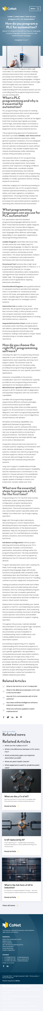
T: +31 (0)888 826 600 (9, 957)
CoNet (10, 16)
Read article (10, 806)
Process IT (25, 40)
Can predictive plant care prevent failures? (19, 1006)
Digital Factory (6, 941)
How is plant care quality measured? (16, 1002)
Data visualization (8, 946)
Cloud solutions (7, 943)
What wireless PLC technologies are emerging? (20, 1010)
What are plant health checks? (17, 761)
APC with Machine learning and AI (12, 945)
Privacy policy (34, 976)
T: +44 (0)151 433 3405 (9, 961)
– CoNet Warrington (22, 961)
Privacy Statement (8, 978)
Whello (18, 981)
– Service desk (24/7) (22, 959)
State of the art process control (11, 939)
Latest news (19, 16)
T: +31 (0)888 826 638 (9, 959)
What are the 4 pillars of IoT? (16, 745)
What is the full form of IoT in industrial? (21, 686)
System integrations (8, 950)
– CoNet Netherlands (22, 957)
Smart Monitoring (7, 948)
